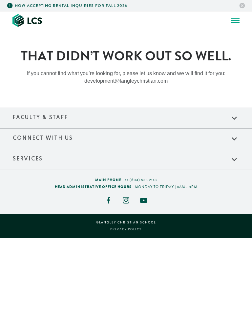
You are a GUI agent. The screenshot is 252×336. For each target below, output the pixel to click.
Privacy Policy (126, 229)
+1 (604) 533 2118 (141, 180)
